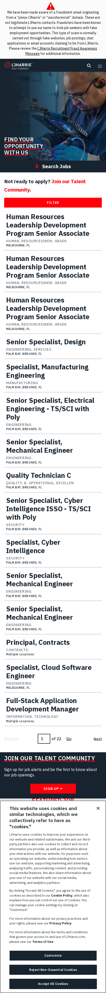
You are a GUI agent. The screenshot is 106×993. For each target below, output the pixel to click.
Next (98, 739)
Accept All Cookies (53, 984)
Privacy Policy (60, 923)
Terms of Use (42, 942)
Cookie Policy (61, 895)
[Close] (98, 808)
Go (68, 738)
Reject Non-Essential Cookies (53, 970)
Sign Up (51, 788)
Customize (53, 955)
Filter (53, 202)
